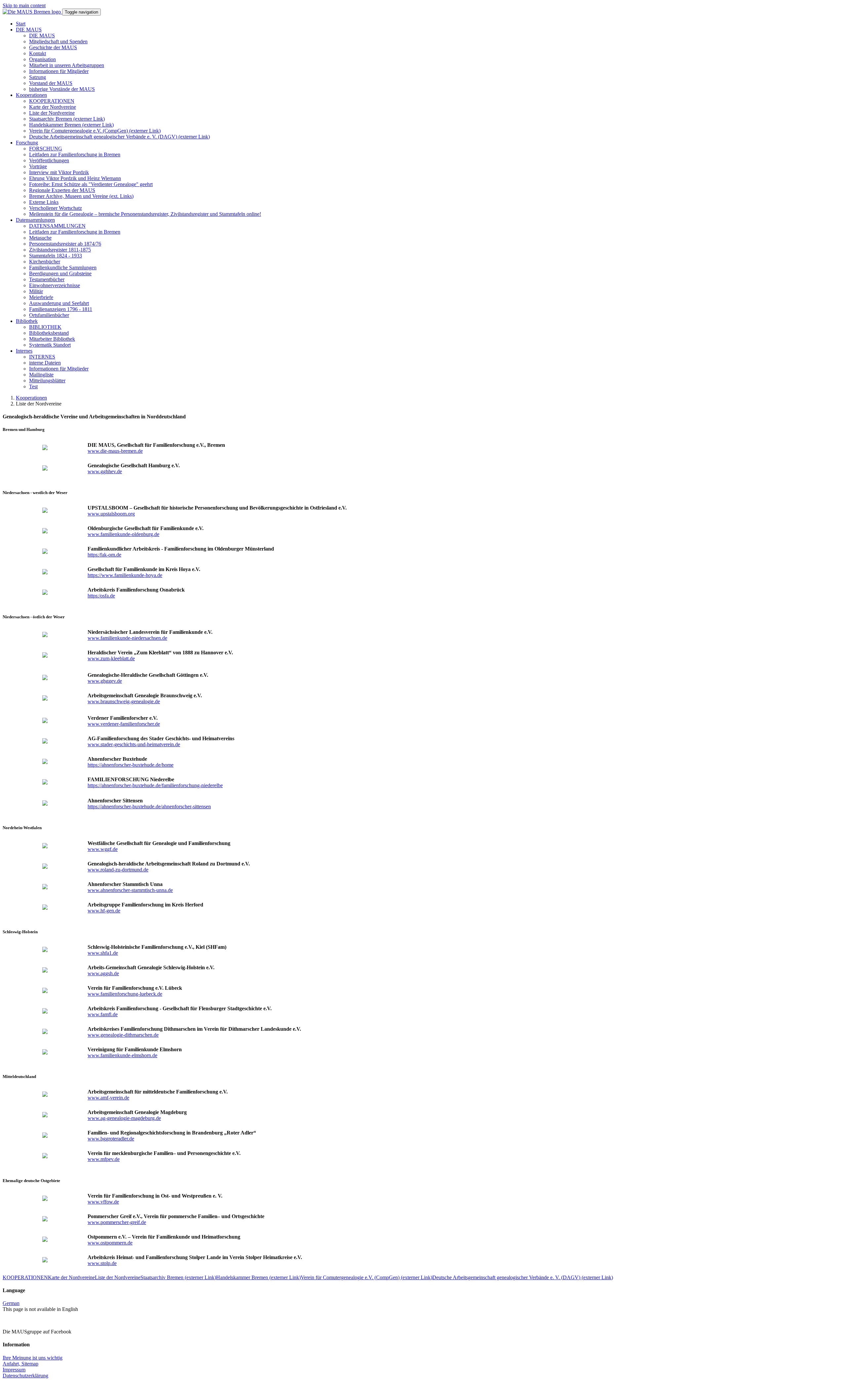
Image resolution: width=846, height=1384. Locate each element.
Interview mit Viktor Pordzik (59, 172)
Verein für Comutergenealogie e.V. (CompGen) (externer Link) (95, 131)
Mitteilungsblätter (47, 380)
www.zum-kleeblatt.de (111, 658)
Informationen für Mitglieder (59, 71)
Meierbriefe (41, 297)
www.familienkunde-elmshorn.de (122, 1055)
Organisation (42, 59)
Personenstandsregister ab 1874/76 (65, 244)
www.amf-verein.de (108, 1097)
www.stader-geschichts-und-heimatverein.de (134, 744)
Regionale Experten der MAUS (62, 190)
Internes (24, 351)
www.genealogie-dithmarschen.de (123, 1035)
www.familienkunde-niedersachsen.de (127, 638)
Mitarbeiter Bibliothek (52, 339)
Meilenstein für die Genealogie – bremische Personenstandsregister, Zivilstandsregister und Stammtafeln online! (145, 214)
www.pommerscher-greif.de (117, 1222)
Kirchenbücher (44, 261)
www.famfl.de (103, 1014)
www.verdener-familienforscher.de (124, 724)
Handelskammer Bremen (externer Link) (71, 125)
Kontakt (37, 53)
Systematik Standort (50, 345)
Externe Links (43, 202)
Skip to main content (24, 5)
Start (20, 23)
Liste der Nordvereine (52, 113)
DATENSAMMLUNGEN (57, 226)
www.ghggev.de (105, 681)
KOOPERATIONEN (51, 101)
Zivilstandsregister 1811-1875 (60, 249)
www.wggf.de (103, 849)
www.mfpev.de (104, 1159)
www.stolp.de (102, 1263)
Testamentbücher (46, 279)
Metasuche (40, 238)
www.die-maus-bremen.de (115, 451)
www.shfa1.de (103, 953)
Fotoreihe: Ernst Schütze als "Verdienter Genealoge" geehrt (91, 184)
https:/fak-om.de (104, 554)
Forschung (27, 142)
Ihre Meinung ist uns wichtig (32, 1358)
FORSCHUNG (45, 148)
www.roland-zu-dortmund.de (118, 869)
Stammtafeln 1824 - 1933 (55, 255)
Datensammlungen (35, 220)
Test (33, 386)
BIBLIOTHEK (45, 327)
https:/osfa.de (101, 595)
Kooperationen (31, 95)
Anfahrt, (12, 1363)
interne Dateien (45, 362)
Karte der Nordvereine (52, 107)
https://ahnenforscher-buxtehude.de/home (130, 765)
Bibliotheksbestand (49, 333)
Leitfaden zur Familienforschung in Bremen (74, 154)
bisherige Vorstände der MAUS (62, 89)
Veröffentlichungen (49, 160)
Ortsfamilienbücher (49, 315)
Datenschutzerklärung (25, 1375)
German (11, 1303)
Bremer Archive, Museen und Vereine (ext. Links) (81, 196)
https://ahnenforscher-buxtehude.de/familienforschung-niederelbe (155, 785)
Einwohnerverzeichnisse (54, 285)
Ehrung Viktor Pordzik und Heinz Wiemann (75, 178)
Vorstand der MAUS (50, 83)
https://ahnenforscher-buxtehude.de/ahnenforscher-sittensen (149, 806)
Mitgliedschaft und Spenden (58, 41)
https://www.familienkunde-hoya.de (125, 575)
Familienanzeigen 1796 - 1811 (60, 309)
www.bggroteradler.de (111, 1138)
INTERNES (42, 357)
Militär (36, 291)
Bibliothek (27, 321)
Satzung (37, 77)
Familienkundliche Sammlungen (62, 267)
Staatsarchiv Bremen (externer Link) (67, 119)
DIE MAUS (29, 29)
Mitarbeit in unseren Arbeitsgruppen (66, 65)
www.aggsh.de (103, 973)
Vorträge (38, 166)
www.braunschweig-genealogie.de (124, 701)
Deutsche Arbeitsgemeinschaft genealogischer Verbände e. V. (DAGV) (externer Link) (119, 136)
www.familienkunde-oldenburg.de (123, 534)
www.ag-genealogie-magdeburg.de (124, 1118)
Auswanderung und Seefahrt (59, 303)
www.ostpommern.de (110, 1243)
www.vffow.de (103, 1202)
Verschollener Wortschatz (55, 208)
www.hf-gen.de (104, 910)
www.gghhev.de (105, 471)
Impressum (14, 1369)
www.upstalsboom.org (111, 514)
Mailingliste (41, 374)
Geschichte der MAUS (53, 47)
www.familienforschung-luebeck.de (125, 994)
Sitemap (29, 1363)
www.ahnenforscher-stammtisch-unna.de (130, 890)
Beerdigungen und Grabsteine (60, 273)
